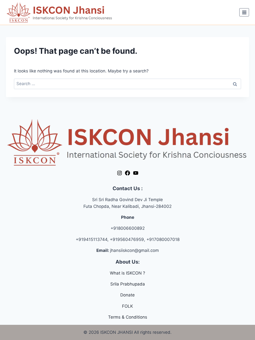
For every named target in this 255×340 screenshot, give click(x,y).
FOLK (127, 306)
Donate (127, 294)
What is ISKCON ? (127, 273)
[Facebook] (127, 174)
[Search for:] (127, 83)
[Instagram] (120, 174)
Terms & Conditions (127, 317)
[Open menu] (244, 12)
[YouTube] (136, 174)
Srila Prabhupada (127, 284)
